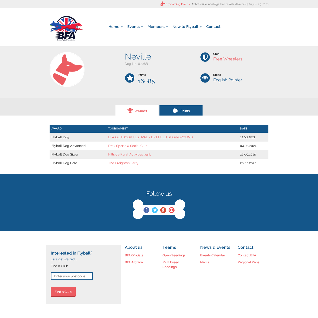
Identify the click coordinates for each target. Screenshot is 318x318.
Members (157, 26)
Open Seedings (174, 255)
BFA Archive (134, 262)
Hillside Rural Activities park (129, 154)
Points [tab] (185, 111)
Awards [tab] (141, 111)
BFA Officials (134, 255)
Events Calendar (212, 255)
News (204, 262)
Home (114, 26)
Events (134, 26)
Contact (213, 26)
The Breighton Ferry (123, 163)
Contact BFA (247, 255)
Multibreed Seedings (170, 264)
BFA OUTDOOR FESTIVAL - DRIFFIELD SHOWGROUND (150, 137)
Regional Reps (248, 262)
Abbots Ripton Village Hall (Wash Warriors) (219, 4)
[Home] (66, 28)
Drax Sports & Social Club (128, 146)
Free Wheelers (227, 58)
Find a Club (63, 292)
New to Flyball (186, 26)
